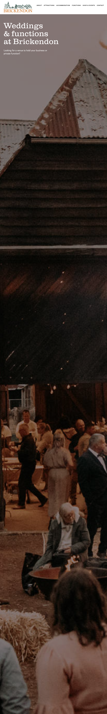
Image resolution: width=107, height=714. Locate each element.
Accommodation (63, 5)
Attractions (49, 5)
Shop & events (89, 5)
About (39, 5)
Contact (100, 5)
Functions (76, 5)
